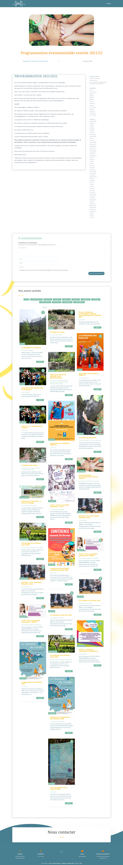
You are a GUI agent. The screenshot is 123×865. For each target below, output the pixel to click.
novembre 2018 (93, 173)
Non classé (92, 109)
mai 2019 (91, 163)
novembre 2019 (93, 151)
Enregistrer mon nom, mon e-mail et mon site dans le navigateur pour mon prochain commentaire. (44, 270)
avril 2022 (92, 130)
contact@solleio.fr (82, 856)
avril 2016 (92, 217)
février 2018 (92, 190)
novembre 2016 (93, 207)
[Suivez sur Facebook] (61, 852)
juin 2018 (92, 182)
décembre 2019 (93, 150)
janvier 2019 (92, 169)
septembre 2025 (93, 121)
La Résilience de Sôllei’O (95, 78)
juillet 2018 (92, 180)
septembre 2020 (93, 146)
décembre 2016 (93, 205)
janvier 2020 (92, 148)
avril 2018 (92, 186)
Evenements (26, 61)
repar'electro (92, 111)
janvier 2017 (92, 203)
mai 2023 (91, 125)
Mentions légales (56, 863)
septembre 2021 (93, 136)
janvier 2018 (92, 192)
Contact (108, 3)
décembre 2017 (93, 194)
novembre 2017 (93, 196)
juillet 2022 (92, 128)
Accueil (50, 863)
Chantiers (92, 101)
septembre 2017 (93, 199)
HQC (81, 863)
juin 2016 (92, 213)
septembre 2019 (93, 155)
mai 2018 (91, 184)
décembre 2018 (93, 171)
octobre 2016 (92, 209)
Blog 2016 (92, 93)
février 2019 (92, 167)
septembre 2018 (93, 176)
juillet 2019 (92, 159)
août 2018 (92, 178)
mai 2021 (91, 138)
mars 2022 (92, 132)
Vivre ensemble (43, 61)
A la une (91, 90)
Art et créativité (93, 91)
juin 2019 (92, 161)
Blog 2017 (92, 95)
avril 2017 (92, 201)
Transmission (34, 61)
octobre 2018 (92, 174)
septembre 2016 (93, 211)
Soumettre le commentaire (96, 273)
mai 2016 (91, 215)
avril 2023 (92, 127)
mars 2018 (92, 188)
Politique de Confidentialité (67, 863)
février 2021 (92, 140)
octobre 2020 (92, 144)
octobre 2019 (92, 153)
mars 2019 (92, 165)
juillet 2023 (92, 123)
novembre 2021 (93, 134)
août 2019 (92, 157)
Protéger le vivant (93, 80)
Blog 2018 (92, 97)
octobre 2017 (92, 197)
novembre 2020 (93, 142)
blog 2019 (92, 99)
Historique (92, 105)
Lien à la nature (93, 107)
